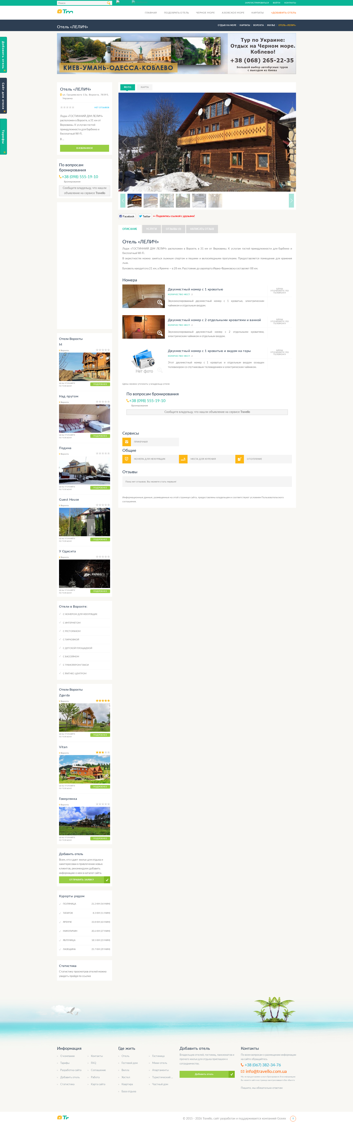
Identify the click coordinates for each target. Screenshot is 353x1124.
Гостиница (158, 1056)
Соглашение (98, 1070)
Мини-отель (159, 1063)
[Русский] (124, 2)
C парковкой (71, 639)
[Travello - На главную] (65, 11)
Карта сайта (98, 1084)
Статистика (67, 1084)
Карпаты (257, 12)
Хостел (126, 1077)
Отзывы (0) (173, 229)
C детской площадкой (77, 648)
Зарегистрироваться (257, 3)
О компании (67, 1056)
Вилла (125, 1070)
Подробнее (100, 384)
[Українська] (139, 2)
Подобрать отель (176, 12)
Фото (127, 87)
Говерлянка (68, 798)
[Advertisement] (84, 265)
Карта (145, 87)
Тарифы (64, 1063)
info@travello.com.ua (266, 1071)
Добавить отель (70, 1077)
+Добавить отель (283, 12)
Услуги (151, 229)
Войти (276, 3)
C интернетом (71, 623)
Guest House (69, 499)
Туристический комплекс (167, 1077)
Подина (65, 448)
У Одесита (67, 551)
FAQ (93, 1063)
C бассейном (71, 656)
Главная (151, 12)
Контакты (290, 3)
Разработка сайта (70, 1070)
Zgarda (64, 695)
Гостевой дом (130, 1063)
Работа (95, 1077)
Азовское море (233, 12)
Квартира (127, 1084)
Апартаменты (160, 1070)
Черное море (205, 12)
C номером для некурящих (80, 614)
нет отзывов (101, 108)
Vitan (63, 747)
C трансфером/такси (76, 665)
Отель (125, 1056)
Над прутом (68, 396)
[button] (286, 142)
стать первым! (168, 481)
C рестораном (71, 631)
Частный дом (160, 1084)
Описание (129, 229)
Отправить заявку (81, 880)
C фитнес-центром (74, 673)
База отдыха (129, 1091)
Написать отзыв (202, 229)
